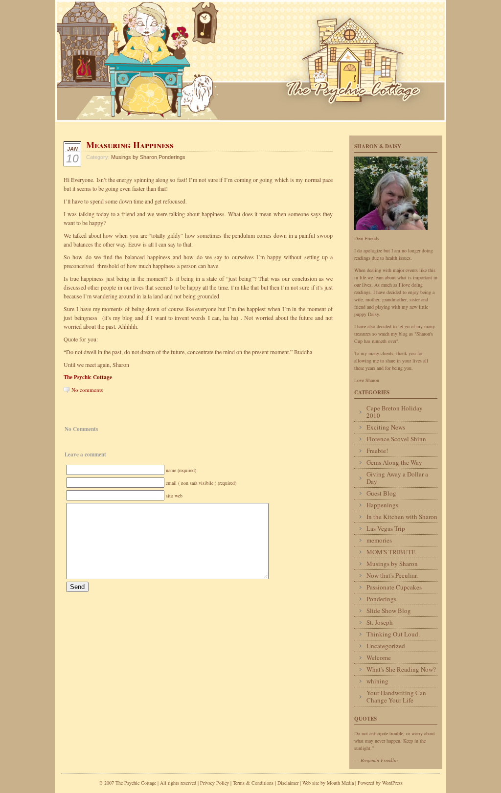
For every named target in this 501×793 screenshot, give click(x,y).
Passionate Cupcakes (394, 587)
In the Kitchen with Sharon (401, 516)
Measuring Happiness (130, 144)
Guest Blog (381, 493)
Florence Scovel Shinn (396, 438)
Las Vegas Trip (385, 528)
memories (379, 540)
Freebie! (377, 450)
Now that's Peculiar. (392, 575)
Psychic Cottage (250, 61)
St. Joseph (379, 622)
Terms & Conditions (254, 782)
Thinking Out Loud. (393, 634)
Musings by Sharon (134, 157)
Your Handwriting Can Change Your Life (396, 696)
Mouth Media (340, 782)
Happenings (382, 504)
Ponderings (172, 157)
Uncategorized (385, 645)
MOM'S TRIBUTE (390, 551)
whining (377, 681)
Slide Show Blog (388, 610)
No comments (87, 389)
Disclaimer (287, 782)
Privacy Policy (214, 782)
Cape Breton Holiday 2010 (394, 412)
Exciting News (385, 427)
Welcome (378, 657)
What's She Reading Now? (401, 669)
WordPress (392, 782)
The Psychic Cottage (88, 377)
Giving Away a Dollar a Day (397, 478)
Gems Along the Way (394, 462)
